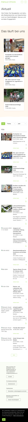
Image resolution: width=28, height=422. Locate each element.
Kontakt (10, 376)
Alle (3, 123)
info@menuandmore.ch (11, 373)
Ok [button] (4, 419)
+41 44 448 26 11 (10, 372)
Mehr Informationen (18, 415)
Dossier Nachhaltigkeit (13, 399)
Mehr (14, 355)
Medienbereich (11, 384)
